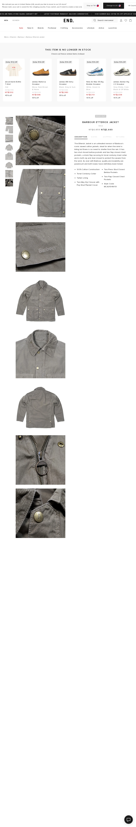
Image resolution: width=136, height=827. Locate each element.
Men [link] (6, 20)
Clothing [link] (64, 28)
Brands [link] (41, 28)
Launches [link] (112, 28)
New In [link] (30, 28)
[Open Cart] (130, 20)
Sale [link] (21, 28)
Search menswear (105, 20)
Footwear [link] (52, 28)
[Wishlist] (126, 20)
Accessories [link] (77, 28)
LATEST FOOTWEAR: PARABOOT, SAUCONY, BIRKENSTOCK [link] (62, 14)
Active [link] (101, 28)
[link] (68, 20)
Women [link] (16, 20)
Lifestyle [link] (91, 28)
